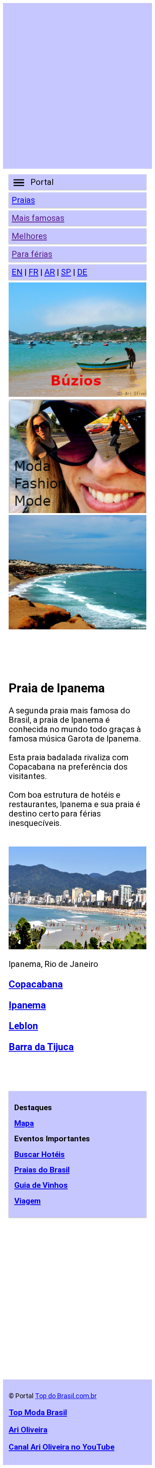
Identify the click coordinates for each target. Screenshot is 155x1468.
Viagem (27, 1200)
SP (66, 272)
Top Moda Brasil (38, 1412)
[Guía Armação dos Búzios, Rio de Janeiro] (77, 394)
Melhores (29, 236)
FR (33, 272)
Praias (23, 200)
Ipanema (27, 1005)
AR (49, 272)
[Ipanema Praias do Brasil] (77, 946)
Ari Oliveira (28, 1429)
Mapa (24, 1123)
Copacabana (36, 984)
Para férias (32, 254)
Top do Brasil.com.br (66, 1396)
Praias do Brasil (42, 1169)
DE (82, 272)
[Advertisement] (77, 86)
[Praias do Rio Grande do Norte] (77, 626)
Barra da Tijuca (41, 1046)
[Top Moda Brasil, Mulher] (77, 510)
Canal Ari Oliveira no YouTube (61, 1446)
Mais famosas (38, 218)
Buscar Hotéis (39, 1154)
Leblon (23, 1025)
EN (17, 272)
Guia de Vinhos (41, 1185)
